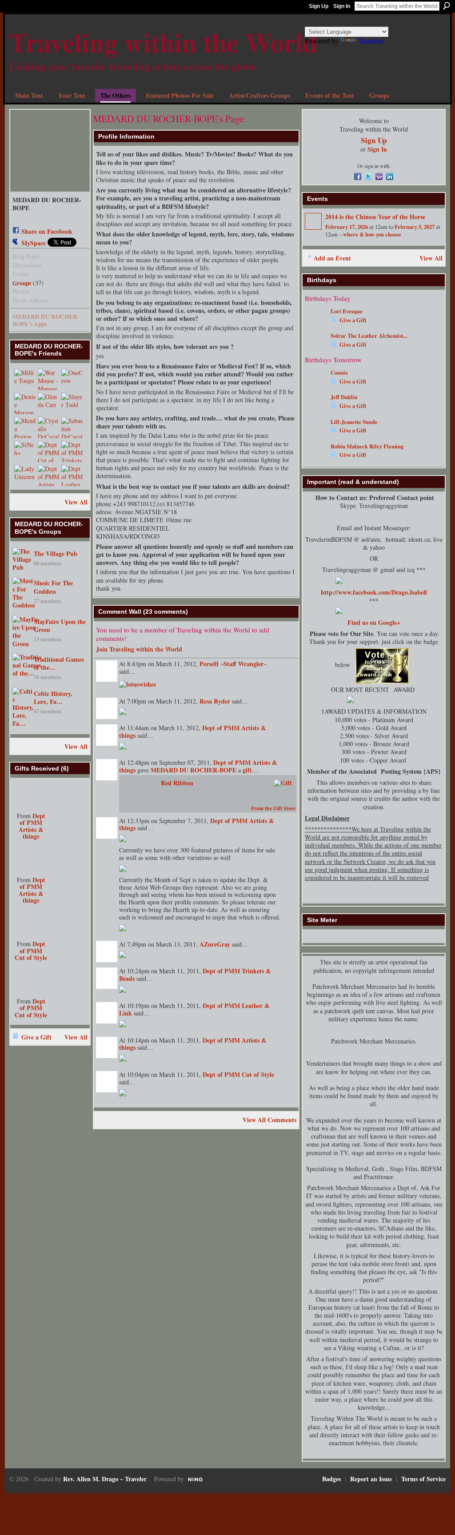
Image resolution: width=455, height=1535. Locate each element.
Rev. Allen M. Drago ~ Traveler (105, 1478)
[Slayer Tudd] (72, 403)
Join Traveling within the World (139, 649)
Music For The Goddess (53, 587)
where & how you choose (372, 234)
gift (247, 770)
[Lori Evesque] (315, 324)
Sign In (341, 6)
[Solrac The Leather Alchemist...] (315, 348)
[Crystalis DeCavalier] (48, 427)
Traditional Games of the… (59, 663)
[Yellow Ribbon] (30, 858)
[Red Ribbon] (30, 794)
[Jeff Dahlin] (315, 410)
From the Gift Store (273, 808)
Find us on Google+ (373, 622)
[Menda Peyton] (25, 427)
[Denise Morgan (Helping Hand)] (25, 403)
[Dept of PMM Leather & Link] (72, 475)
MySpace (33, 243)
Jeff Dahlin (344, 397)
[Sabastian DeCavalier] (72, 427)
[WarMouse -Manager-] (48, 379)
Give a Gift (36, 1037)
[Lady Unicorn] (25, 475)
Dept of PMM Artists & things (32, 826)
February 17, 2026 (346, 227)
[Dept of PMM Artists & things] (48, 475)
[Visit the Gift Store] (283, 782)
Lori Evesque (347, 311)
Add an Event (332, 258)
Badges (331, 1478)
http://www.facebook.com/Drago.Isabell (374, 592)
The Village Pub (55, 553)
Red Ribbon (177, 782)
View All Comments (269, 1119)
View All (76, 502)
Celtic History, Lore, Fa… (53, 697)
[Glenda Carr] (48, 403)
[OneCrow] (72, 379)
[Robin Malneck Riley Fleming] (315, 459)
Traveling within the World (163, 42)
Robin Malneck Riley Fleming (367, 446)
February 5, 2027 (415, 227)
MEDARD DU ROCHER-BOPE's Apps (45, 320)
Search (446, 6)
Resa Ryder (215, 701)
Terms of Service (423, 1478)
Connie (339, 372)
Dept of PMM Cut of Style (31, 950)
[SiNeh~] (25, 451)
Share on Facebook (46, 231)
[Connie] (315, 385)
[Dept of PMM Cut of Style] (48, 451)
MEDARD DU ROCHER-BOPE (193, 770)
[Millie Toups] (25, 379)
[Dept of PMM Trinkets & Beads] (72, 451)
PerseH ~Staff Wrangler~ (233, 663)
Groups (21, 283)
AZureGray (215, 944)
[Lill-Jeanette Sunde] (315, 435)
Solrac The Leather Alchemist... (369, 336)
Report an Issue (371, 1478)
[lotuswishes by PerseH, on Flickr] (137, 683)
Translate (370, 41)
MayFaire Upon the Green (60, 625)
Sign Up (318, 6)
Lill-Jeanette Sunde (354, 422)
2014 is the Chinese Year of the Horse (375, 216)
